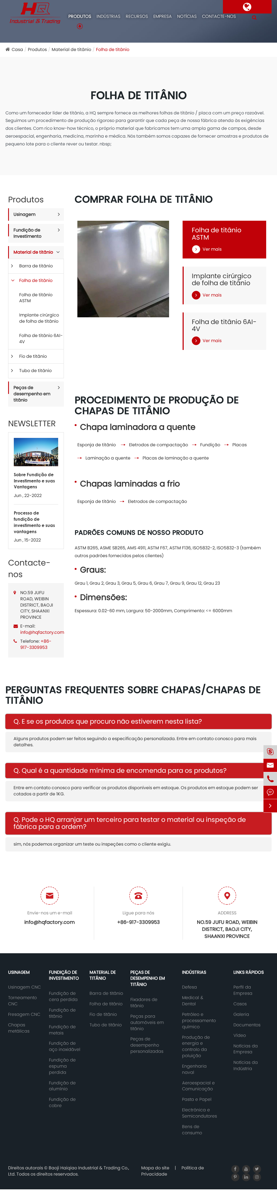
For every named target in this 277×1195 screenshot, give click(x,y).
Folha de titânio (112, 49)
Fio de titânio (33, 356)
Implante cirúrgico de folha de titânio (39, 318)
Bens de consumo (192, 1130)
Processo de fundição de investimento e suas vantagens (34, 522)
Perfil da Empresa (242, 990)
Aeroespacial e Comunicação (198, 1086)
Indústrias (108, 16)
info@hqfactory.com (42, 632)
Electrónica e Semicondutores (199, 1113)
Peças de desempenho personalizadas (146, 1045)
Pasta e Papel (197, 1099)
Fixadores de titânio (143, 1003)
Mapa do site (155, 1168)
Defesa (189, 987)
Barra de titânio (36, 266)
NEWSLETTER (32, 423)
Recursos (137, 16)
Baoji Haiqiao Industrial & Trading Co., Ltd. (68, 1171)
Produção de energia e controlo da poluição (196, 1046)
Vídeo (239, 1036)
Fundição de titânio (62, 1013)
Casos (240, 1004)
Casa (17, 49)
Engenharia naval (194, 1069)
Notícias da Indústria (245, 1066)
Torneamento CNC (22, 1001)
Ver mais (212, 249)
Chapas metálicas (18, 1028)
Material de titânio (71, 49)
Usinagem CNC (24, 987)
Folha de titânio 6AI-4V (41, 338)
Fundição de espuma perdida (62, 1066)
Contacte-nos (219, 16)
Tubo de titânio (35, 370)
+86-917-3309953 (35, 644)
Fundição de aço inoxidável (64, 1046)
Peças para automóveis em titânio (147, 1022)
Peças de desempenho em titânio (32, 393)
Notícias (187, 16)
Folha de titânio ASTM (35, 298)
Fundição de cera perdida (63, 996)
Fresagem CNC (24, 1014)
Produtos (79, 16)
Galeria (241, 1014)
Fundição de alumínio (62, 1086)
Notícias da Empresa (245, 1049)
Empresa (162, 16)
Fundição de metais (62, 1030)
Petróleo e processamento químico (199, 1021)
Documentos (246, 1025)
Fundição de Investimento (27, 233)
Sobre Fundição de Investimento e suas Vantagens (34, 480)
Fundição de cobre (62, 1103)
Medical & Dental (192, 1001)
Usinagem (24, 214)
